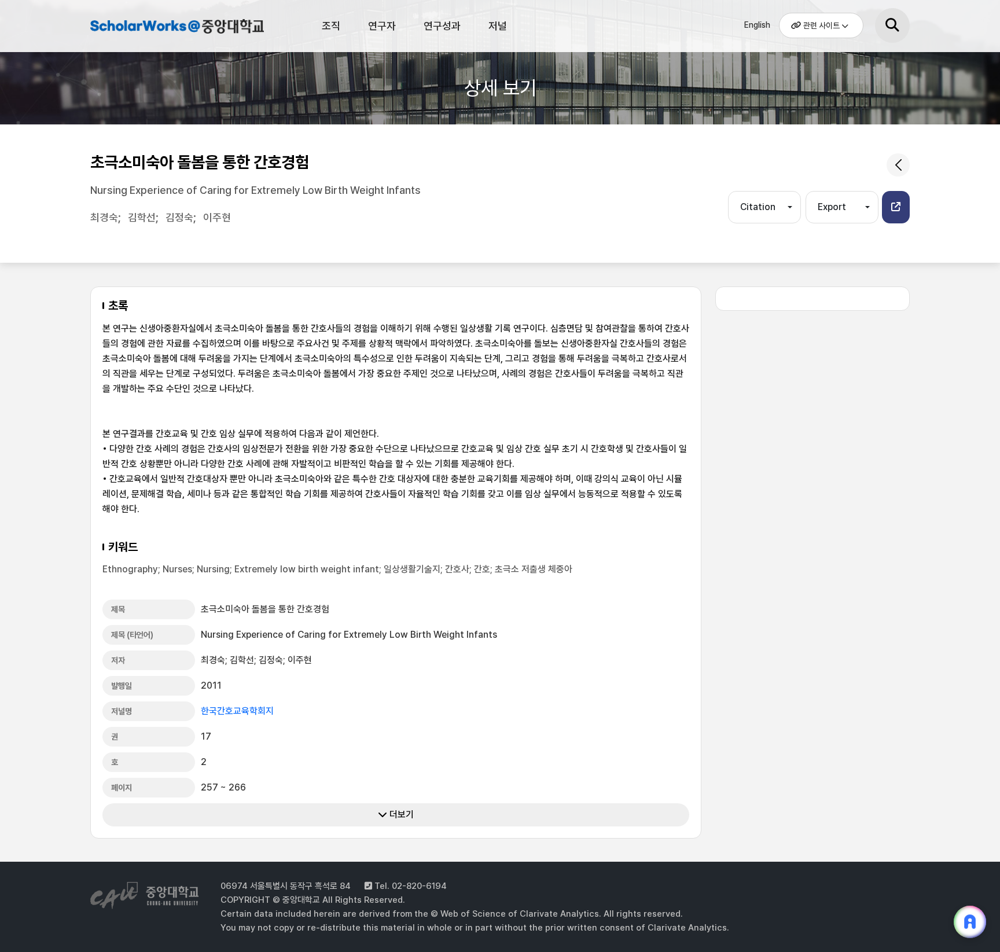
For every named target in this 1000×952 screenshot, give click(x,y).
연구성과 (442, 26)
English (757, 25)
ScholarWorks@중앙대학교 (175, 27)
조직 (331, 26)
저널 (497, 26)
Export (832, 206)
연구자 (382, 26)
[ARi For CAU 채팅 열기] (970, 922)
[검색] (892, 25)
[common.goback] (898, 165)
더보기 (400, 814)
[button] (896, 207)
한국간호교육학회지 (237, 710)
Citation (757, 206)
